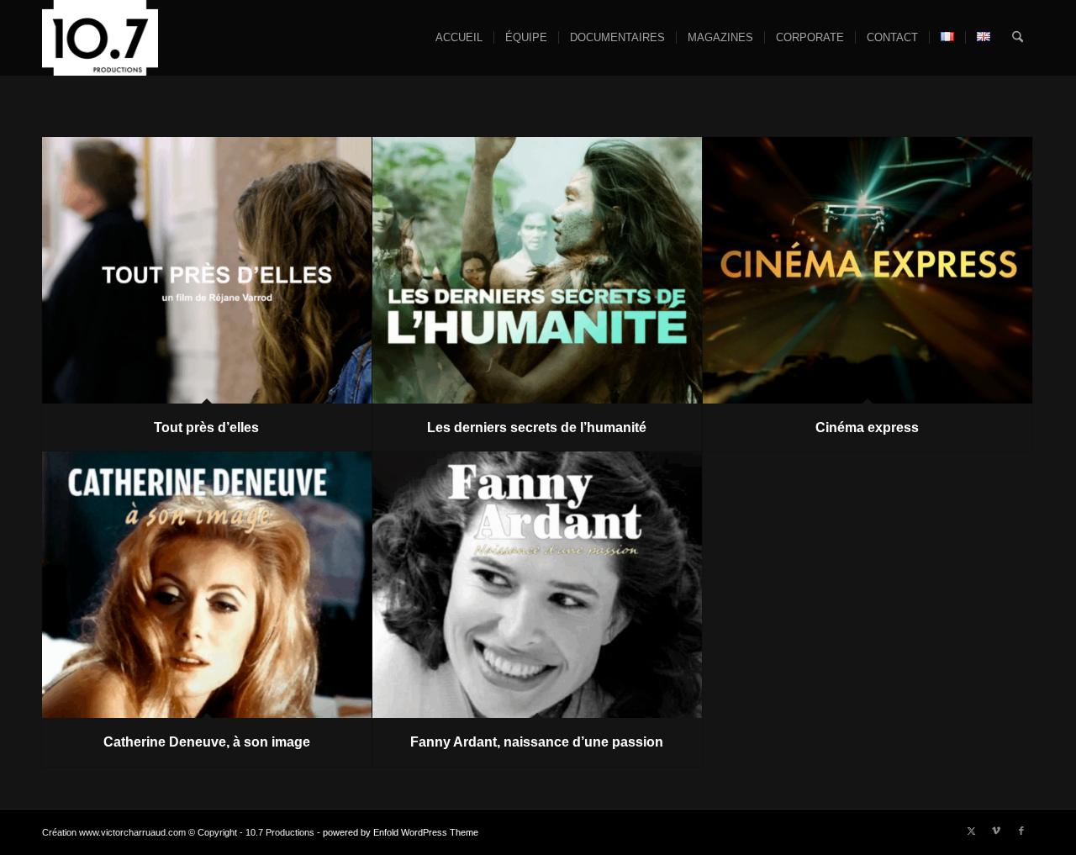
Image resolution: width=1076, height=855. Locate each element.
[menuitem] (459, 38)
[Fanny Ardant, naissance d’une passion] (537, 584)
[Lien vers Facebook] (1021, 830)
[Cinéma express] (867, 270)
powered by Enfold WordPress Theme (400, 832)
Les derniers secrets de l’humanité (536, 427)
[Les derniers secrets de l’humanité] (537, 270)
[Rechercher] (1017, 38)
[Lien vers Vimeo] (996, 830)
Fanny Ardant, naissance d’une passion (536, 742)
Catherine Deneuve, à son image (206, 742)
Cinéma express (867, 427)
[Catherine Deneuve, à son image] (207, 584)
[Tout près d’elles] (207, 270)
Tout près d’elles (206, 427)
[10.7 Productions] (100, 38)
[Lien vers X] (971, 830)
